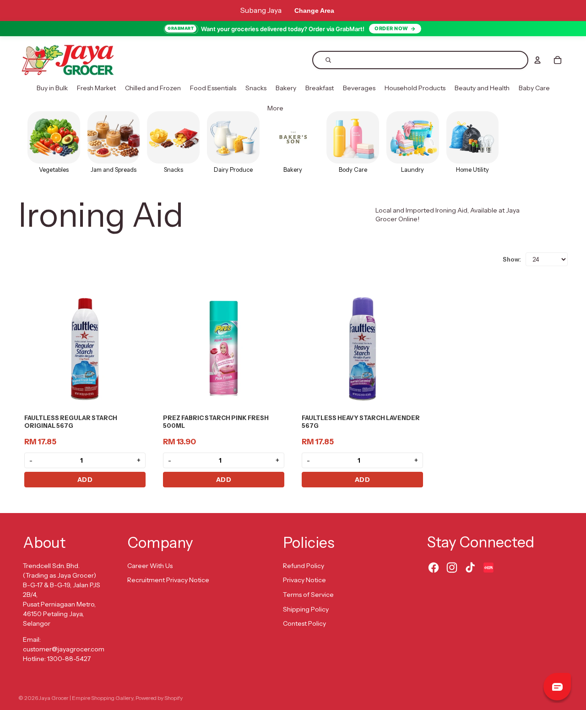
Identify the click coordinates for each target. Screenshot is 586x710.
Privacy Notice (304, 580)
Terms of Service (308, 594)
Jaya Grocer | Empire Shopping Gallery (86, 697)
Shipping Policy (306, 609)
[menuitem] (52, 88)
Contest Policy (304, 623)
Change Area (314, 10)
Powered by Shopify (159, 697)
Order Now (391, 28)
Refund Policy (303, 566)
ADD (85, 479)
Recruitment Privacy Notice (168, 580)
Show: (512, 259)
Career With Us (150, 566)
